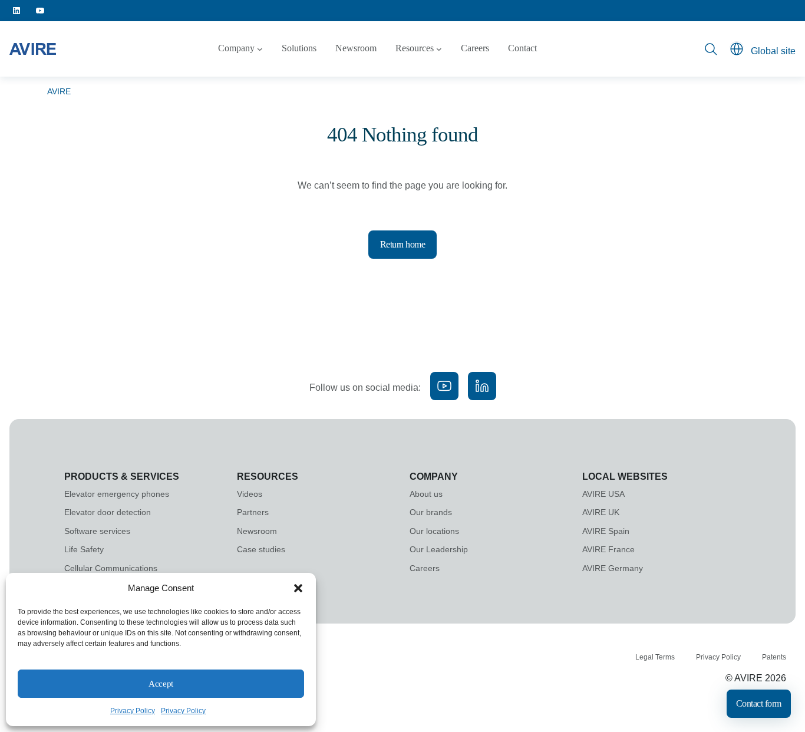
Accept (161, 683)
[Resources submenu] (439, 49)
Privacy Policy (132, 711)
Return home (402, 244)
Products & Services (121, 476)
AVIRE (59, 91)
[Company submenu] (260, 49)
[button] (298, 588)
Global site (773, 51)
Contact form (758, 703)
